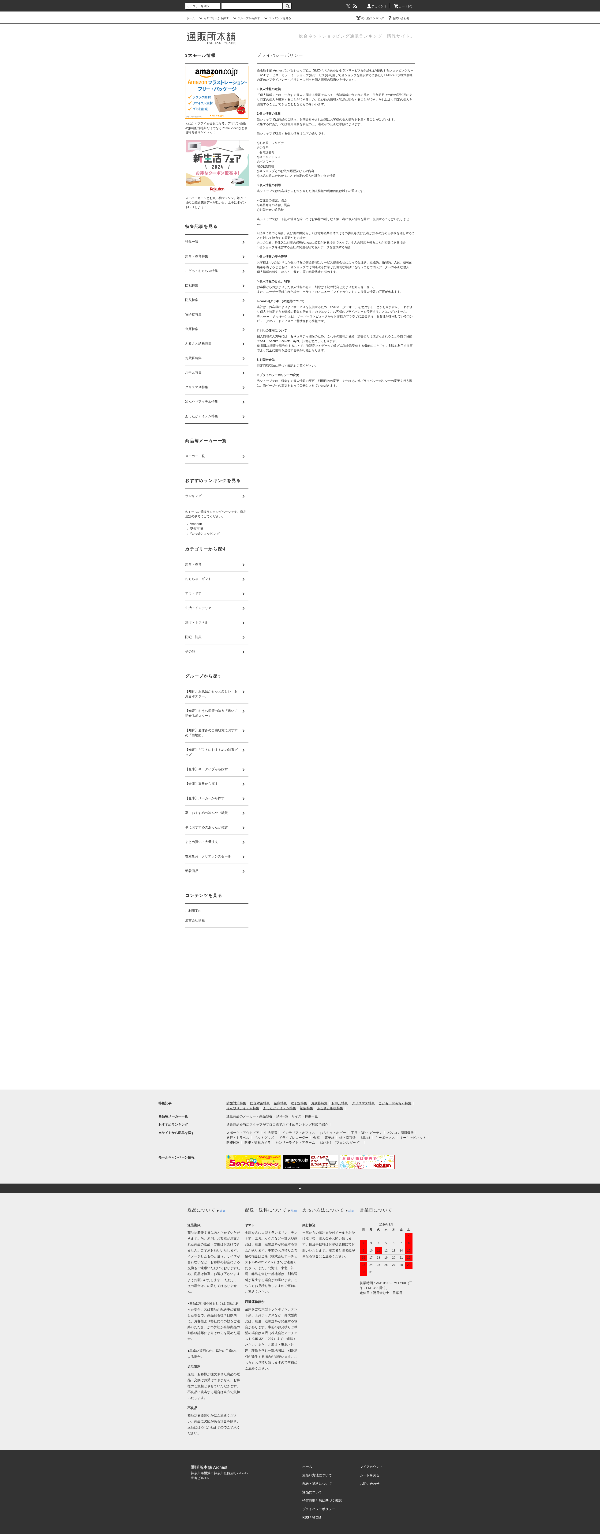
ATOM (316, 1517)
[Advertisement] (216, 1010)
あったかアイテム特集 (279, 1108)
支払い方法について (317, 1475)
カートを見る (369, 1475)
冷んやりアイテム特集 (242, 1108)
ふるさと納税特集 (330, 1108)
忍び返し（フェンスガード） (341, 1142)
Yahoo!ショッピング (205, 533)
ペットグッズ (264, 1137)
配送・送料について (317, 1483)
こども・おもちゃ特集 (395, 1103)
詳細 (223, 1210)
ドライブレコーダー (293, 1137)
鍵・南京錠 (347, 1137)
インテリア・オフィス (298, 1133)
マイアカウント (371, 1467)
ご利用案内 (193, 911)
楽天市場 (196, 528)
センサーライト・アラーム (295, 1142)
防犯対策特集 (236, 1103)
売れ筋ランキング (372, 18)
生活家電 (270, 1133)
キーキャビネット (413, 1137)
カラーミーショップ (295, 75)
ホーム (190, 18)
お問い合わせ (401, 18)
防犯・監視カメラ (257, 1142)
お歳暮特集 (319, 1103)
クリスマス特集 (363, 1103)
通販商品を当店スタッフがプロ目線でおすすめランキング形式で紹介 (277, 1124)
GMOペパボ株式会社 (327, 70)
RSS (305, 1517)
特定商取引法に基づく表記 (322, 1500)
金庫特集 (280, 1103)
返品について (312, 1492)
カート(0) (405, 6)
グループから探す (248, 18)
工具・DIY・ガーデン (366, 1133)
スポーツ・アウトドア (242, 1133)
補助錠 (366, 1137)
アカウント (379, 6)
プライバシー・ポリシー (286, 79)
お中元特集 (339, 1103)
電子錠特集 (299, 1103)
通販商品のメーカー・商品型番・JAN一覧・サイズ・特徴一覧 (272, 1116)
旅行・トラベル (237, 1137)
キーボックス (385, 1137)
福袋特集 (306, 1108)
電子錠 (329, 1137)
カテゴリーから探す (216, 18)
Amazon (196, 524)
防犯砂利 (233, 1142)
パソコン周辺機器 (400, 1133)
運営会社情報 (195, 920)
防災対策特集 (260, 1103)
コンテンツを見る (280, 18)
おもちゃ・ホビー (333, 1133)
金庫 (316, 1137)
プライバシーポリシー (318, 1509)
